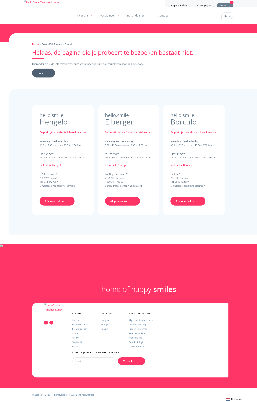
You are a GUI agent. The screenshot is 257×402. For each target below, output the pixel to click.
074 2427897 (51, 181)
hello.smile (40, 394)
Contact (163, 15)
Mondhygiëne (135, 337)
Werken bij (225, 5)
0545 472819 (182, 181)
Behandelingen (136, 15)
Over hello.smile (80, 324)
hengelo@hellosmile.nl (64, 185)
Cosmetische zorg (137, 324)
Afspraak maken (179, 5)
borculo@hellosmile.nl (195, 185)
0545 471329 (116, 181)
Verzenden (128, 361)
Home (35, 44)
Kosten (75, 333)
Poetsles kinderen (137, 333)
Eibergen (105, 324)
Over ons (82, 15)
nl (225, 15)
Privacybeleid (60, 394)
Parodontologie (136, 342)
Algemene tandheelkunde (141, 320)
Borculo (104, 328)
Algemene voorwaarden (82, 394)
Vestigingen (107, 15)
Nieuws (75, 337)
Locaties (76, 320)
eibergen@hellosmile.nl (130, 185)
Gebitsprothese (136, 346)
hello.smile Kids (79, 328)
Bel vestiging (202, 5)
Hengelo (105, 320)
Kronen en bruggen (138, 328)
